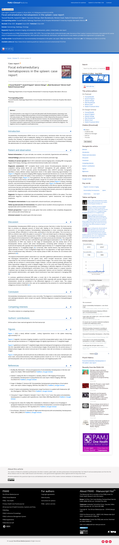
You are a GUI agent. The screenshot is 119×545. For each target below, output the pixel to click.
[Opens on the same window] (11, 480)
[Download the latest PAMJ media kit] (84, 528)
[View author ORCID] (9, 85)
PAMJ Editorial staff (8, 523)
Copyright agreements (48, 494)
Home (9, 58)
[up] (71, 131)
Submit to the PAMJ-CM (96, 2)
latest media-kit (86, 521)
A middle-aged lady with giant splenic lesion (93, 345)
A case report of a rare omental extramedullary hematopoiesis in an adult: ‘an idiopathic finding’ (94, 340)
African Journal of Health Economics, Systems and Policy (19, 507)
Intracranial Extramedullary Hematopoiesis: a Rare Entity (96, 334)
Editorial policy (45, 497)
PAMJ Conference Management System (14, 516)
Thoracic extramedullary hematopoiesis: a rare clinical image (95, 306)
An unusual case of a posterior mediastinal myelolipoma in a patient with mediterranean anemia (96, 322)
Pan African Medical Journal (11, 494)
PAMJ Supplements (8, 519)
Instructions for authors (78, 2)
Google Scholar (87, 179)
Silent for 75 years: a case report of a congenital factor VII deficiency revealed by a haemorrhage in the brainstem (99, 386)
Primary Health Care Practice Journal (13, 504)
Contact (109, 2)
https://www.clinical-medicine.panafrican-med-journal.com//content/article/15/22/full (40, 42)
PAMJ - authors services (48, 504)
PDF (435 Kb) (9, 49)
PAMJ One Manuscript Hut (87, 514)
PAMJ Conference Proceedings (12, 513)
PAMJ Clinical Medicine (9, 497)
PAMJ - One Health (8, 501)
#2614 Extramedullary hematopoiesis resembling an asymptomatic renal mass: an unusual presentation (95, 329)
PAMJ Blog (6, 510)
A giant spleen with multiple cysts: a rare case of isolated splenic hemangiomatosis (96, 317)
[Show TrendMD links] (108, 353)
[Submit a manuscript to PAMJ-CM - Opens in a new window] (96, 79)
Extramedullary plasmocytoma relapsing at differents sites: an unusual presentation (95, 311)
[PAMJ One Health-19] (96, 442)
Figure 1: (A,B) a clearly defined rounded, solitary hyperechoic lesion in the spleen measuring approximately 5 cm (97, 202)
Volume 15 (15, 58)
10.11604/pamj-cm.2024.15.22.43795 (42, 12)
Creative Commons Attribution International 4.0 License (97, 33)
